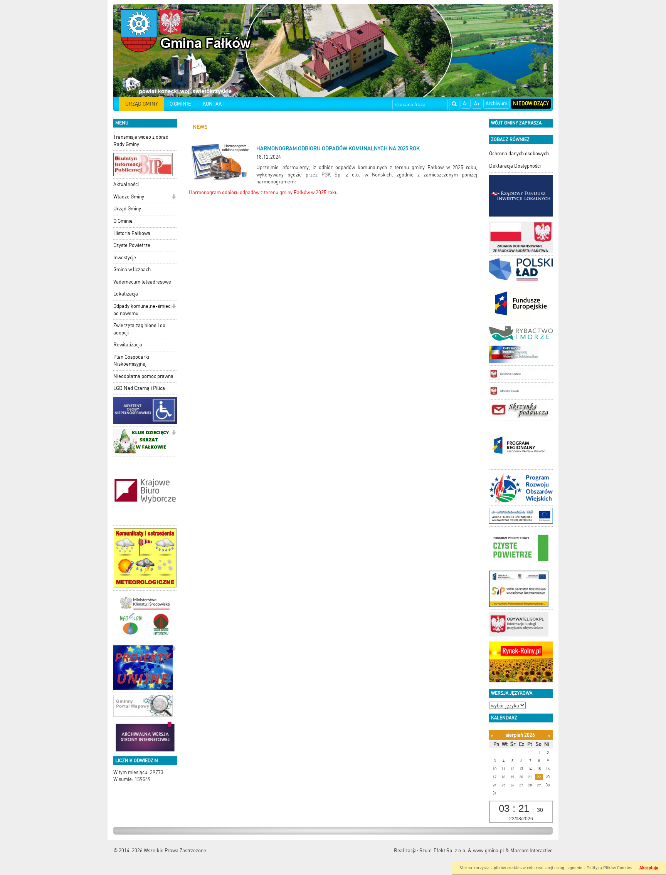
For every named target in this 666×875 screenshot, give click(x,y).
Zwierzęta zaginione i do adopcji (139, 329)
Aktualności (126, 184)
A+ (477, 103)
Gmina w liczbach (132, 269)
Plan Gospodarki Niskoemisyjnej (131, 360)
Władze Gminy (128, 197)
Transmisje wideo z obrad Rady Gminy (140, 140)
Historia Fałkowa (131, 233)
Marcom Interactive (531, 850)
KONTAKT (213, 104)
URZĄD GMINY (141, 104)
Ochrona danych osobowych (519, 153)
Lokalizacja (125, 294)
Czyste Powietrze (131, 245)
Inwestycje (124, 257)
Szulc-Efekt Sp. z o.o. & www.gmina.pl (461, 850)
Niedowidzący (531, 103)
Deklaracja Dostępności (515, 166)
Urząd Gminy (127, 209)
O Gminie (123, 221)
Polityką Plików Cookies (609, 867)
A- (465, 103)
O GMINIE (180, 104)
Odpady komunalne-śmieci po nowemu (142, 309)
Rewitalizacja (127, 345)
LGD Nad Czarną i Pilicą (139, 388)
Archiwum (496, 103)
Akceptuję (648, 867)
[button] (173, 197)
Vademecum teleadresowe (142, 282)
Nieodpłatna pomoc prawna (143, 376)
